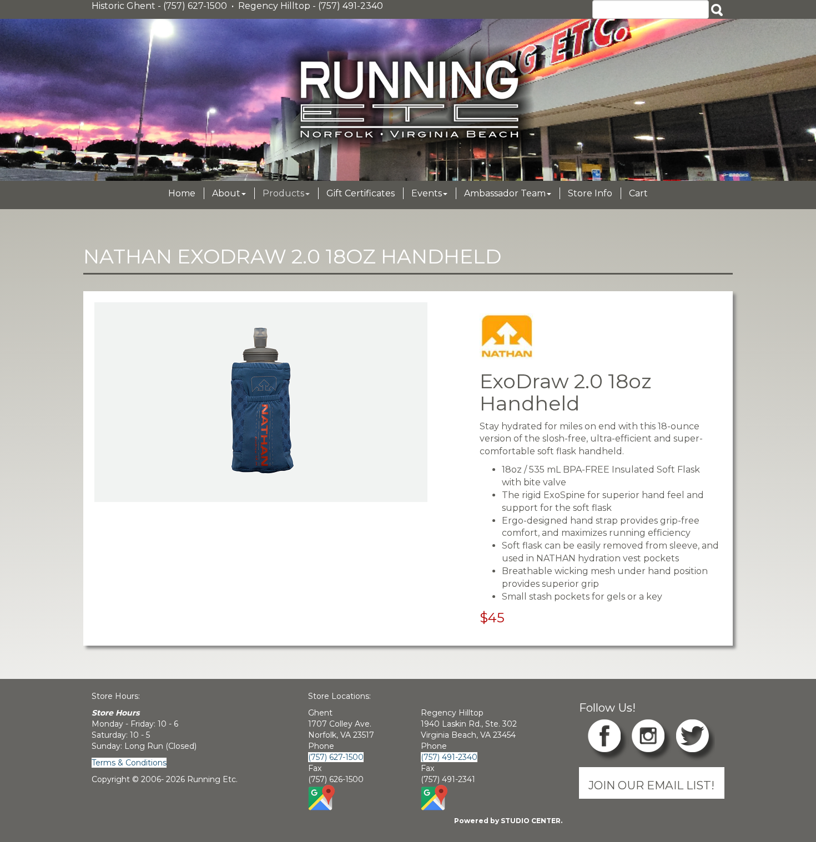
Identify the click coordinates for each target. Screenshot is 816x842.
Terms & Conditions (129, 763)
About (226, 193)
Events (426, 193)
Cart (638, 193)
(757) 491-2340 (449, 757)
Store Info (590, 193)
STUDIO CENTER (531, 820)
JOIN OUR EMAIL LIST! (651, 785)
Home (181, 193)
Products (283, 193)
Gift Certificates (360, 193)
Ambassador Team (505, 193)
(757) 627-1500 (336, 757)
